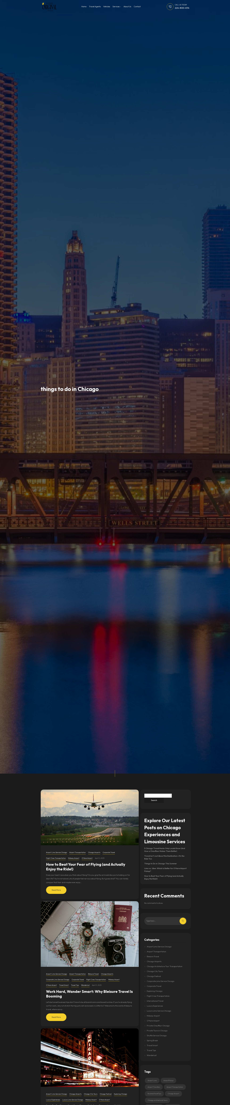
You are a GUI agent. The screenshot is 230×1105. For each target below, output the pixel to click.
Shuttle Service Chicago (157, 1035)
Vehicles (106, 6)
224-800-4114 (182, 7)
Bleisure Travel (93, 974)
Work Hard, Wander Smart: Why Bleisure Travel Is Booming (89, 993)
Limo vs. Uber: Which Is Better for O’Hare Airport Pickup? (165, 869)
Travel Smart (64, 985)
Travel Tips (75, 985)
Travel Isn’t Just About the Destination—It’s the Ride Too (164, 857)
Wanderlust (85, 985)
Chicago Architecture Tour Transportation (164, 966)
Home (83, 6)
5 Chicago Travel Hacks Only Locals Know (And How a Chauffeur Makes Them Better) (164, 849)
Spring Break (152, 1040)
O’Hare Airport (87, 858)
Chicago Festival (106, 1094)
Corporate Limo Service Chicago (57, 980)
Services (116, 6)
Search (154, 800)
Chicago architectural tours (157, 1100)
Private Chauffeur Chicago (158, 1025)
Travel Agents (95, 6)
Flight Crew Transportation (56, 858)
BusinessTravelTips (154, 1094)
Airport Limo (152, 1080)
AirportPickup (168, 1080)
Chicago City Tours (90, 1094)
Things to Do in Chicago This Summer (160, 863)
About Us (127, 6)
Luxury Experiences (53, 1100)
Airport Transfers (154, 1087)
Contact (137, 6)
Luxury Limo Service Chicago (72, 1100)
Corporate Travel (109, 852)
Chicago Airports (94, 852)
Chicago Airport (173, 1094)
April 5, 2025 (99, 858)
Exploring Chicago (120, 1094)
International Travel (155, 1001)
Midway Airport (73, 858)
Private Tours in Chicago (157, 1030)
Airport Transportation (77, 852)
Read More (56, 890)
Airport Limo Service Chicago (56, 852)
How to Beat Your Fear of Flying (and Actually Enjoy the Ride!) (85, 866)
